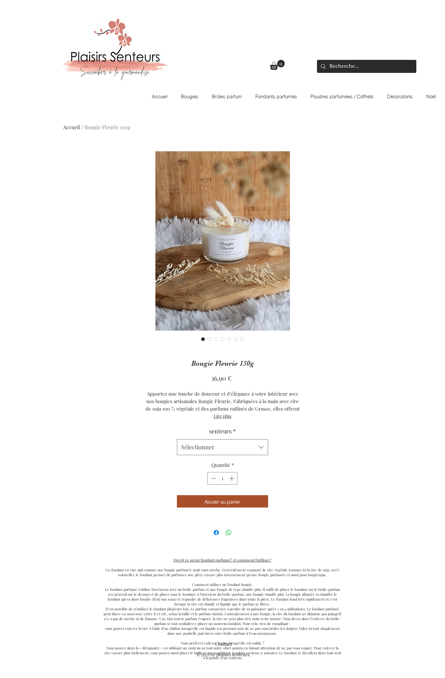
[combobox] (222, 447)
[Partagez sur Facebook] (216, 532)
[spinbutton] (222, 478)
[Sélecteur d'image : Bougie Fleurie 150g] (203, 339)
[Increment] (232, 478)
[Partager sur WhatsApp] (229, 532)
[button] (277, 65)
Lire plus (222, 416)
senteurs (222, 431)
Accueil (71, 127)
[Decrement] (212, 478)
